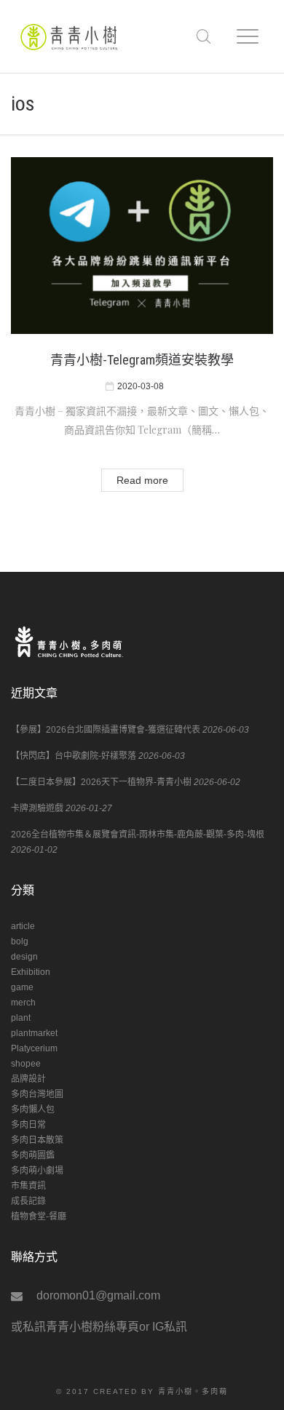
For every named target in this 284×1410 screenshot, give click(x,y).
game (22, 987)
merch (23, 1002)
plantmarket (34, 1033)
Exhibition (30, 972)
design (24, 957)
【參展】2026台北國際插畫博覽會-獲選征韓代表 (105, 730)
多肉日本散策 (37, 1140)
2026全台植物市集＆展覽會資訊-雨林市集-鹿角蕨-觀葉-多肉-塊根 (137, 834)
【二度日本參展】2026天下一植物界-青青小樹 (101, 782)
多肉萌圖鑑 (33, 1155)
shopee (26, 1064)
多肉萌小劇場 (37, 1171)
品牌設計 (28, 1079)
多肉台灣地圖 (37, 1094)
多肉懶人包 (33, 1109)
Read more (142, 480)
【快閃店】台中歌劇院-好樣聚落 (73, 756)
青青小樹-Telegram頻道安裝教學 (142, 359)
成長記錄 (28, 1201)
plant (21, 1018)
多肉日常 (28, 1125)
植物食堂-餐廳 (38, 1216)
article (23, 926)
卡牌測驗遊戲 (37, 808)
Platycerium (34, 1048)
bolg (19, 941)
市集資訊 (28, 1186)
